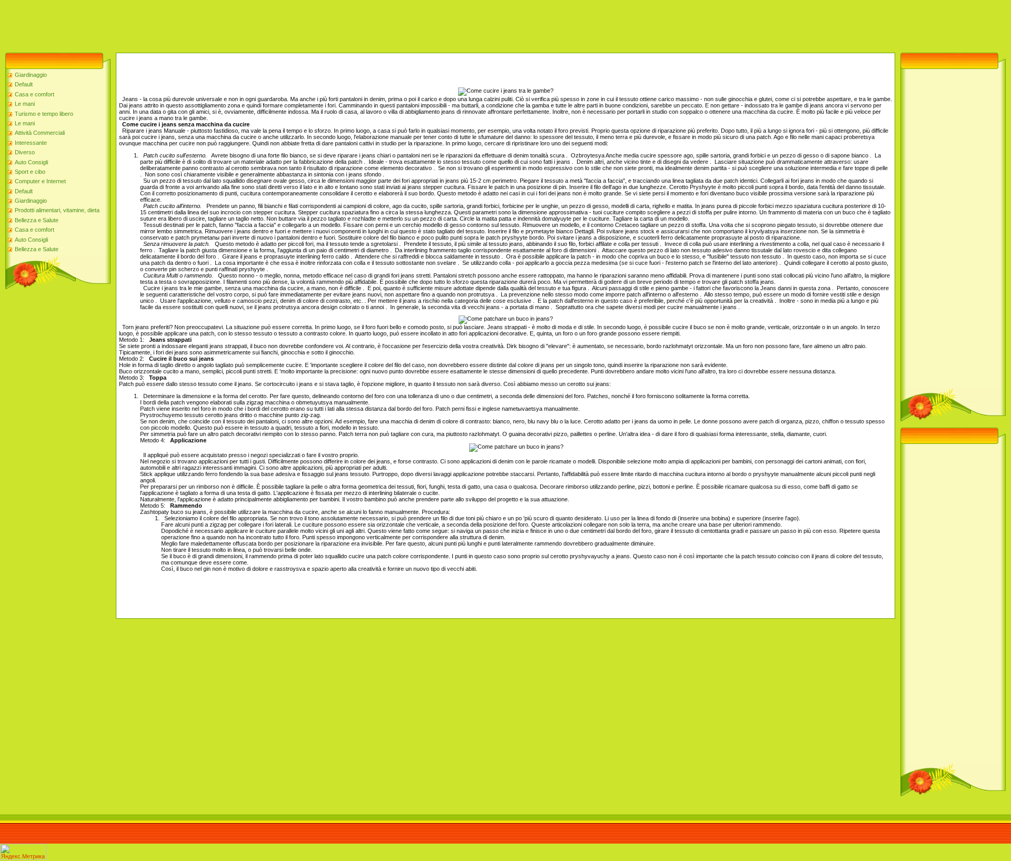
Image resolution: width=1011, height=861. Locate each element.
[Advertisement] (191, 23)
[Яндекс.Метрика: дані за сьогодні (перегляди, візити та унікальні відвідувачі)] (23, 852)
